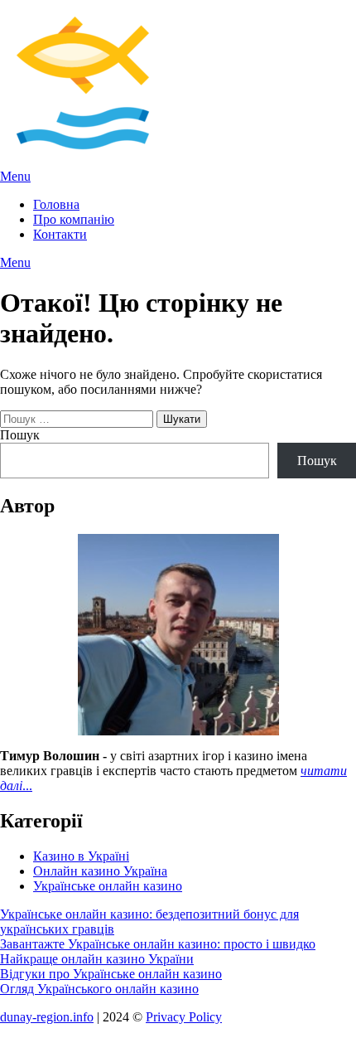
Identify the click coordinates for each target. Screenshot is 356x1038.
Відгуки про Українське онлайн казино (111, 974)
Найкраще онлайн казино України (97, 959)
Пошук (20, 435)
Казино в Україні (81, 856)
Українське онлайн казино (107, 886)
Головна (56, 204)
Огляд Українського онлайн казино (99, 989)
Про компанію (73, 219)
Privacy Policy (184, 1017)
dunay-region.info (47, 1017)
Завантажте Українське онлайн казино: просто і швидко (157, 944)
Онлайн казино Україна (100, 871)
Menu (15, 176)
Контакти (60, 234)
